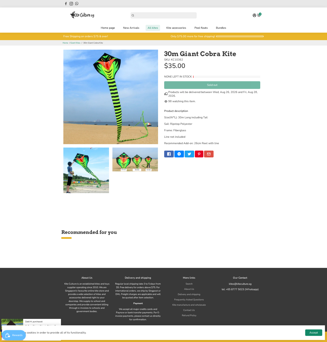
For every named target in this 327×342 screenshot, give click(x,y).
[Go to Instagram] (71, 3)
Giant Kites (75, 42)
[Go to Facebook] (66, 3)
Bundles (221, 28)
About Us (189, 289)
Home (65, 42)
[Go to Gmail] (209, 154)
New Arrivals (131, 28)
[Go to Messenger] (179, 154)
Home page (108, 28)
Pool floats (201, 28)
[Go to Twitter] (189, 154)
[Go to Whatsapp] (77, 3)
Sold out (212, 85)
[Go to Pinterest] (199, 154)
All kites (153, 28)
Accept (313, 333)
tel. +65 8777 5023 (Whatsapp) (240, 289)
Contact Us (189, 310)
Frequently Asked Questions (189, 299)
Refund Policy (189, 315)
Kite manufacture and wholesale (189, 304)
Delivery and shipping (189, 294)
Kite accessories (176, 28)
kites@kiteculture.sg (240, 284)
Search (189, 283)
